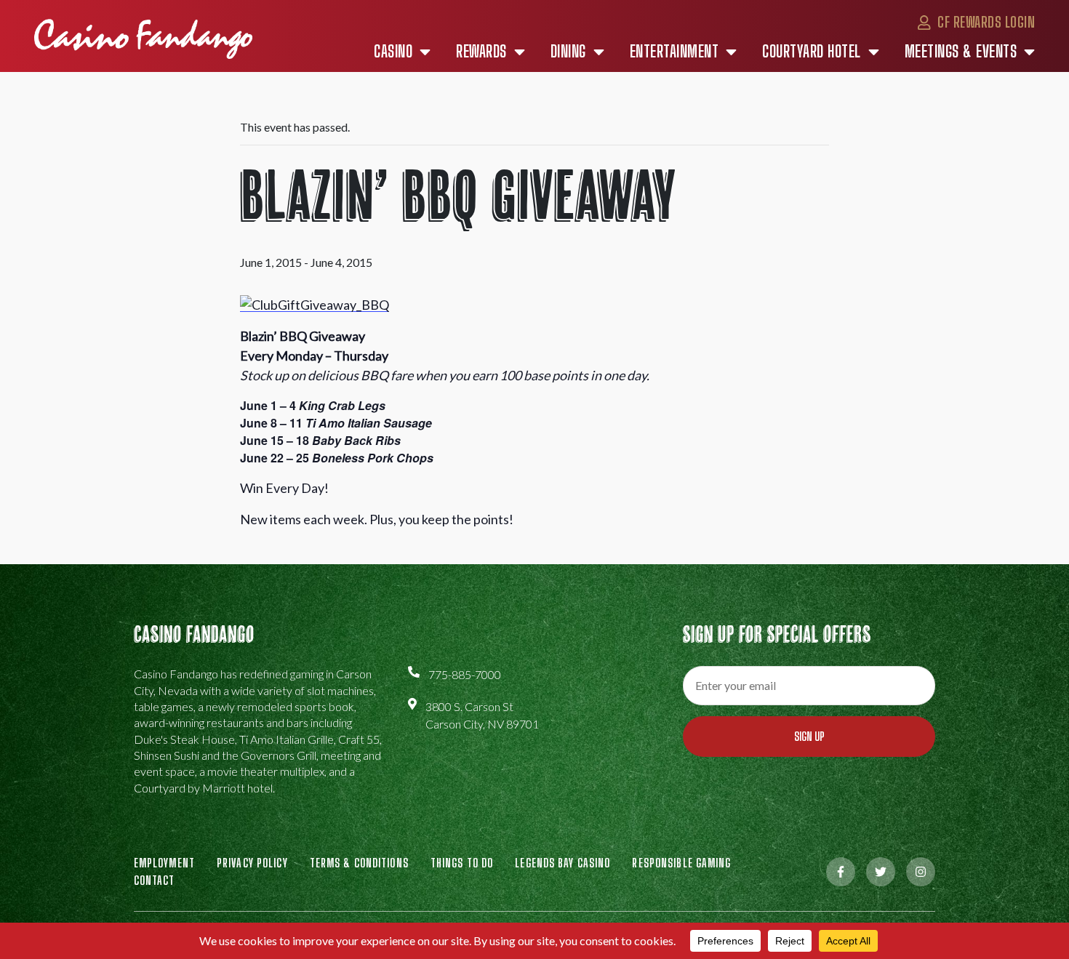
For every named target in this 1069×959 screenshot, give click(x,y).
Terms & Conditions (359, 863)
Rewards (481, 51)
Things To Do (462, 863)
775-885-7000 (464, 674)
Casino (393, 51)
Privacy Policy (252, 863)
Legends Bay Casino (562, 863)
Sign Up (809, 736)
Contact (154, 880)
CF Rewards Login (984, 22)
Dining (568, 51)
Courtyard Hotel (811, 51)
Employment (164, 863)
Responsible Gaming (681, 863)
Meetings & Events (961, 51)
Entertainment (674, 51)
